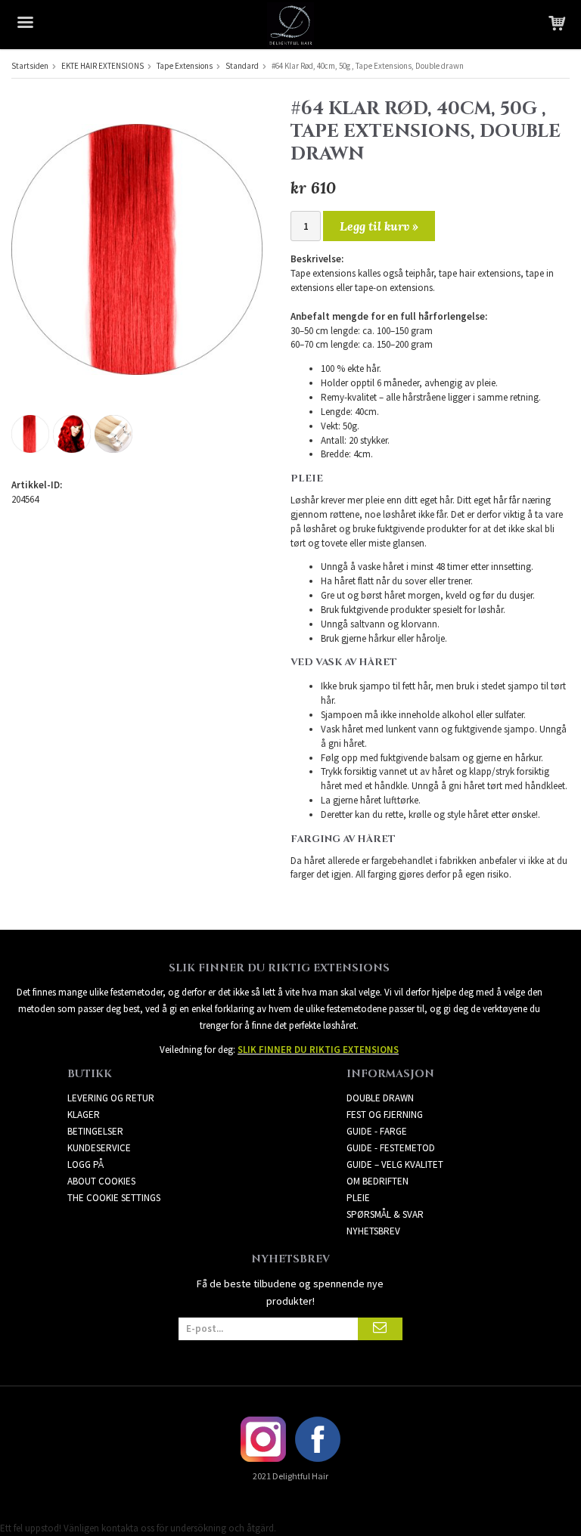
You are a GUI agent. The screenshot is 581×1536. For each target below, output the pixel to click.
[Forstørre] (137, 248)
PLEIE (358, 1197)
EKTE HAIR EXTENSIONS (102, 65)
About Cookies (101, 1181)
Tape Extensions (185, 65)
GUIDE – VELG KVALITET (394, 1164)
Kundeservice (99, 1147)
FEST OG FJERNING (384, 1114)
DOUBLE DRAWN (380, 1098)
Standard (242, 65)
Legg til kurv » (379, 226)
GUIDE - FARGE (376, 1131)
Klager (83, 1114)
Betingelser (95, 1131)
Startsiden (29, 65)
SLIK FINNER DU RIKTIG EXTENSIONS (318, 1049)
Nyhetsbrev (373, 1231)
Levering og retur (110, 1098)
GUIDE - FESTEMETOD (390, 1147)
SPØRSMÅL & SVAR (385, 1214)
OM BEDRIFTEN (377, 1181)
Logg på (85, 1164)
